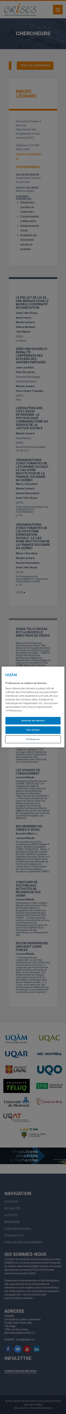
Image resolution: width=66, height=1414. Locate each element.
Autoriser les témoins (33, 720)
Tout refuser (33, 730)
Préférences (33, 739)
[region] (33, 707)
